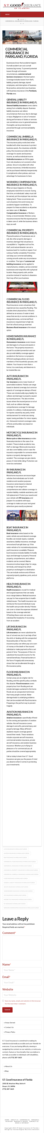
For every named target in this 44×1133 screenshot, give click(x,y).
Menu (7, 14)
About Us (8, 1066)
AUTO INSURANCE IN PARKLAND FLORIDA (15, 849)
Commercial (25, 1120)
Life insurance (12, 632)
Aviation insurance (14, 718)
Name (6, 964)
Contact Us (9, 1027)
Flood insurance (22, 684)
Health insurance (13, 590)
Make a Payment (22, 1123)
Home (7, 1120)
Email (6, 977)
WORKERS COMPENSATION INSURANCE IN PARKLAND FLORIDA (21, 908)
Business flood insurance (17, 327)
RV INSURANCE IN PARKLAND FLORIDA (15, 903)
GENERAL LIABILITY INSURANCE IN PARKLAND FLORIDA (19, 882)
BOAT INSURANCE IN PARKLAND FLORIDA (15, 857)
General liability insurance (17, 105)
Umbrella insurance (14, 159)
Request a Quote (21, 1121)
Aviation (9, 1121)
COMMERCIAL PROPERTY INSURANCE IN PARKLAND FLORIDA (21, 870)
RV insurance (24, 498)
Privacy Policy (10, 1032)
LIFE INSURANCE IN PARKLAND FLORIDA (15, 895)
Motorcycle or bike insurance (18, 438)
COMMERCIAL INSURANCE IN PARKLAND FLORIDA (18, 866)
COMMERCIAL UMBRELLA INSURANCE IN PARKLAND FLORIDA (21, 874)
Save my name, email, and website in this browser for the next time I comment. (23, 1002)
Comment (9, 932)
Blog (6, 1071)
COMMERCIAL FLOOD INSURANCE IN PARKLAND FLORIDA (20, 861)
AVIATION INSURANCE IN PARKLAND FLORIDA (16, 853)
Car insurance (12, 382)
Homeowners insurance (16, 342)
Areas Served (10, 1023)
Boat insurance (12, 533)
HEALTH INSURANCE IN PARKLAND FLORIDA (16, 887)
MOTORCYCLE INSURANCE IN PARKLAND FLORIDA (18, 899)
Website (7, 989)
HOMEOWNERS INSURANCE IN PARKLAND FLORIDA (18, 891)
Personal (35, 1120)
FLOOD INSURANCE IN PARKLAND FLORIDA (16, 878)
